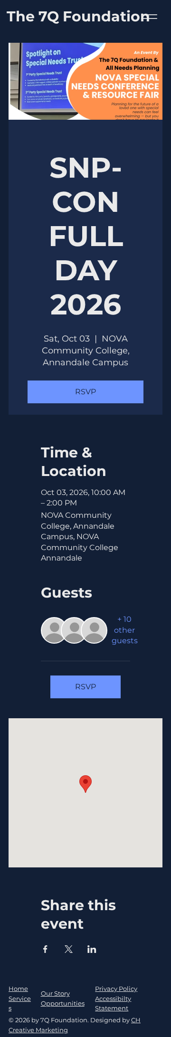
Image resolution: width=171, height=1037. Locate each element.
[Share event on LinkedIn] (91, 949)
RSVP (85, 391)
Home (18, 988)
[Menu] (149, 17)
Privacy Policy (116, 988)
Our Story (55, 993)
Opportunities (63, 1003)
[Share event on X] (68, 949)
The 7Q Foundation (78, 16)
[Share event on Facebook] (45, 949)
